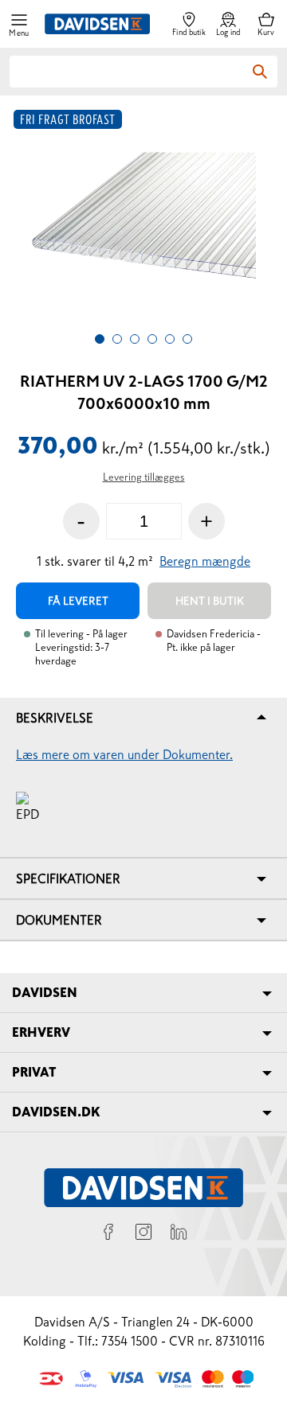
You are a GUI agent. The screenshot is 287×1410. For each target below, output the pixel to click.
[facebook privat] (108, 1234)
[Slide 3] (135, 339)
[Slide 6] (187, 339)
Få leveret (78, 600)
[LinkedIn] (179, 1234)
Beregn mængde (204, 561)
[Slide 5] (170, 339)
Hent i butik (209, 600)
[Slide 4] (152, 339)
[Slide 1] (99, 339)
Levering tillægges (144, 477)
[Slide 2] (117, 339)
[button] (19, 24)
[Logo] (97, 24)
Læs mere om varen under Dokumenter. (124, 754)
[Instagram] (143, 1234)
